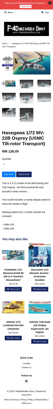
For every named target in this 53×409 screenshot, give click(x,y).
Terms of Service (11, 399)
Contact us (26, 367)
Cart (47, 12)
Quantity (6, 159)
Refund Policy (41, 399)
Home (4, 44)
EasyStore (26, 395)
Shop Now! (25, 6)
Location (26, 363)
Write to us (26, 403)
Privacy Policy (27, 399)
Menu (10, 12)
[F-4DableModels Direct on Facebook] (26, 381)
